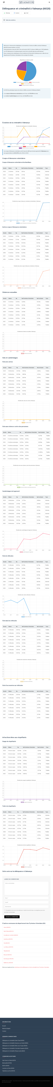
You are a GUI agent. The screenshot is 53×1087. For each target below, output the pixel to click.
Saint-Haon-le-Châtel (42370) (9, 1060)
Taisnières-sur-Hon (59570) (8, 1070)
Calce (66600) (7, 927)
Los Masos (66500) (8, 947)
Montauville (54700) (7, 1063)
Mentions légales (6, 1028)
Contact (4, 1031)
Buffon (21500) (5, 1065)
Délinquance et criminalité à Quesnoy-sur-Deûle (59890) (15, 1043)
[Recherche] (49, 2)
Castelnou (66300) (8, 939)
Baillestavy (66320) (8, 962)
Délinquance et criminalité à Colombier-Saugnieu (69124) (15, 1048)
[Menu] (4, 2)
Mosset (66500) (8, 954)
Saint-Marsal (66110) (9, 931)
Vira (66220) (7, 943)
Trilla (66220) (7, 951)
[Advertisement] (26, 34)
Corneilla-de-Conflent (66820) (11, 935)
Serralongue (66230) (8, 958)
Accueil (4, 1025)
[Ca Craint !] (26, 2)
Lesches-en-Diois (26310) (8, 1068)
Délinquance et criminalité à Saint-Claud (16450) (13, 1040)
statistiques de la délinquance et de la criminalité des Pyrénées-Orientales (31, 967)
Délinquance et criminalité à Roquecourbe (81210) (13, 1051)
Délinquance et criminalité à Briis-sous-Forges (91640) (14, 1045)
